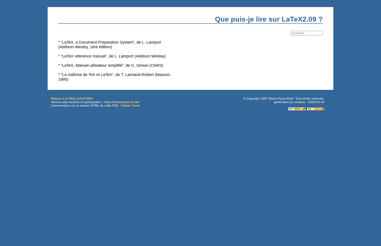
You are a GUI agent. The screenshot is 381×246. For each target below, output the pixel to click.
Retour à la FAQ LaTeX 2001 (72, 98)
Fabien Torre (130, 105)
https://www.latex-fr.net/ (121, 102)
